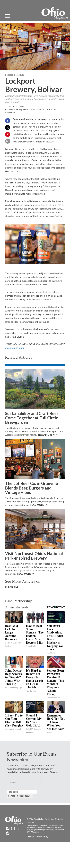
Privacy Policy (42, 836)
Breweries (11, 586)
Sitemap (30, 836)
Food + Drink (14, 74)
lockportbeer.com (14, 347)
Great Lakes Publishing (44, 819)
